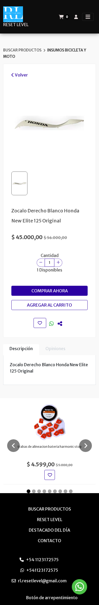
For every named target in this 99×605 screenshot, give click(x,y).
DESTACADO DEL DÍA (49, 530)
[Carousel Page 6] (55, 491)
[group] (49, 123)
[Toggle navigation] (88, 17)
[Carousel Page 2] (34, 491)
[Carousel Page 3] (39, 491)
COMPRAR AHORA (49, 290)
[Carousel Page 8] (65, 491)
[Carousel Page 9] (71, 491)
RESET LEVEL (16, 24)
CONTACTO (49, 540)
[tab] (21, 349)
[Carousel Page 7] (60, 491)
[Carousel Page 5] (49, 491)
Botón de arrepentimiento (52, 597)
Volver (21, 75)
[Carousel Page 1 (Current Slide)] (28, 491)
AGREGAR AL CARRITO (49, 305)
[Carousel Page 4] (44, 491)
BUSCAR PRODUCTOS (22, 50)
